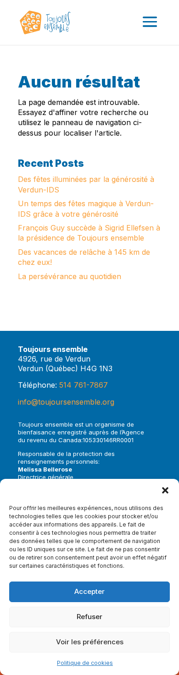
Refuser (89, 616)
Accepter (89, 591)
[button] (165, 490)
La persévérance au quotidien (69, 276)
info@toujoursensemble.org (66, 401)
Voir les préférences (89, 641)
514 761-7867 (83, 385)
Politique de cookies (85, 662)
